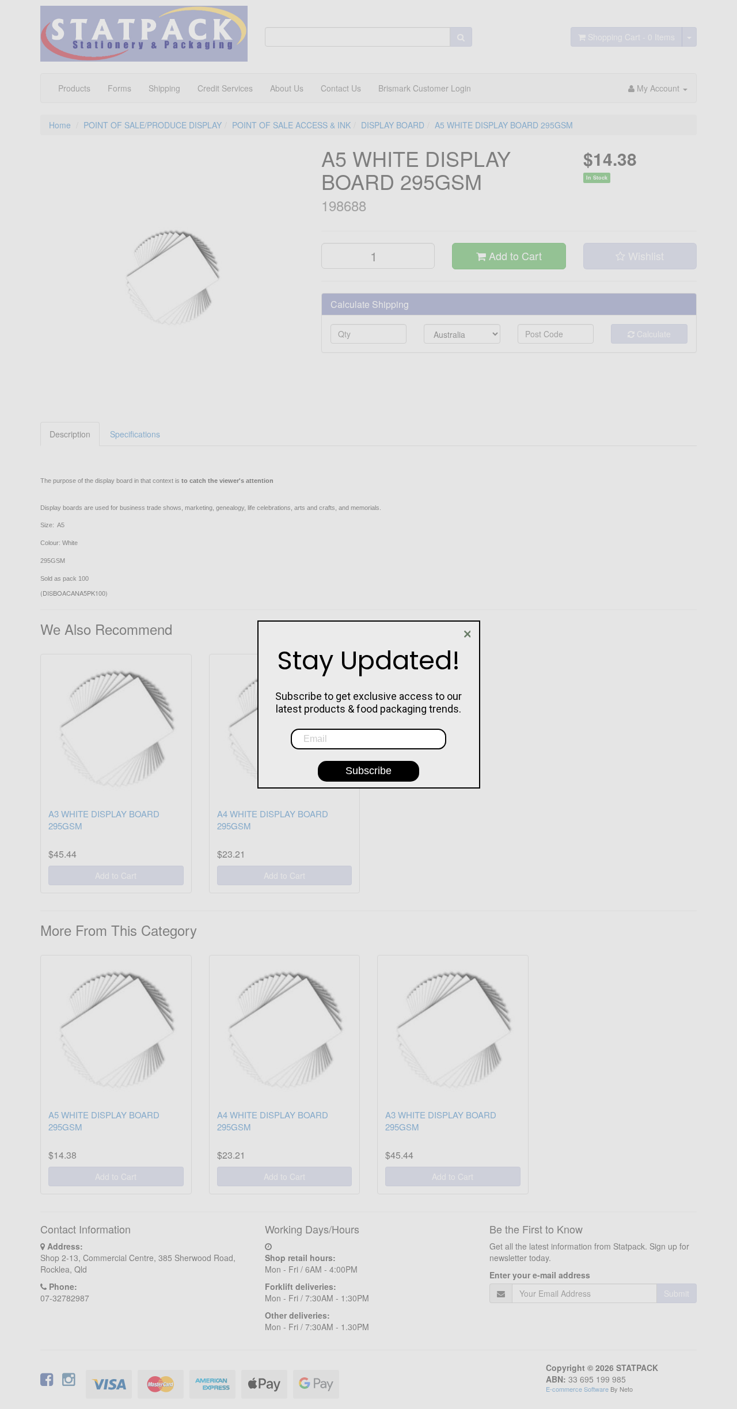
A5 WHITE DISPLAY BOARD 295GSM (504, 125)
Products (74, 88)
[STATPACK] (144, 29)
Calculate (653, 334)
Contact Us (341, 88)
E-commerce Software (577, 1388)
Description (70, 434)
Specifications (135, 434)
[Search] (461, 37)
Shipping (164, 88)
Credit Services (225, 88)
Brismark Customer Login (424, 88)
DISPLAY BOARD (392, 125)
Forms (119, 88)
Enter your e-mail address (539, 1275)
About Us (286, 88)
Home (60, 125)
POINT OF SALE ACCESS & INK (291, 125)
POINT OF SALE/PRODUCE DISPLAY (152, 125)
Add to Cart (514, 255)
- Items (631, 37)
